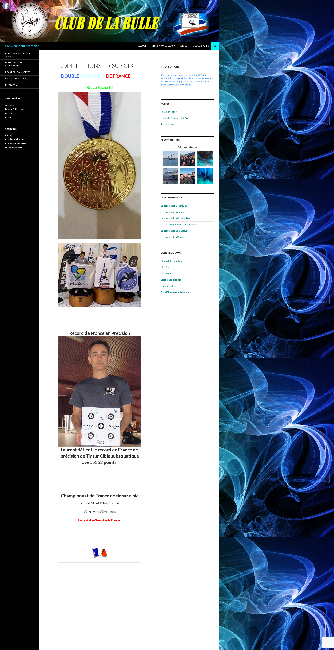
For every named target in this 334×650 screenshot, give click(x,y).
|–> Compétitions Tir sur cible (180, 224)
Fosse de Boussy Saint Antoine (177, 118)
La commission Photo (172, 236)
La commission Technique (174, 205)
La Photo (9, 113)
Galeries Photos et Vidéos (18, 79)
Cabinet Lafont (169, 285)
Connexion (10, 135)
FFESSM (165, 267)
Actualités (9, 104)
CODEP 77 (167, 273)
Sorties (183, 46)
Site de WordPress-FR (15, 147)
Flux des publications (14, 139)
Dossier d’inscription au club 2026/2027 (17, 64)
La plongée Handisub (14, 109)
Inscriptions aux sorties (17, 72)
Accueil (142, 46)
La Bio (8, 117)
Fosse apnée (167, 124)
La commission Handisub (174, 230)
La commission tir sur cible (175, 218)
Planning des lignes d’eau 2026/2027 (18, 54)
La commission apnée (172, 211)
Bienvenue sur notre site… (23, 46)
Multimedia (11, 85)
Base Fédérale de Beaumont (175, 292)
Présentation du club (162, 46)
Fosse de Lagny (169, 111)
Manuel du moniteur (172, 260)
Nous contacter (200, 46)
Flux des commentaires (15, 143)
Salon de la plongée (171, 279)
